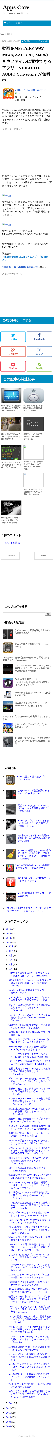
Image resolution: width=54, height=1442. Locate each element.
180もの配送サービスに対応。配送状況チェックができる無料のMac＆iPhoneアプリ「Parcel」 (29, 1319)
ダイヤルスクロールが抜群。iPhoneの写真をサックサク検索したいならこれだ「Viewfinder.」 (29, 1081)
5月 (11, 1402)
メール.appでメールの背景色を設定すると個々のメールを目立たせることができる (29, 1357)
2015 (8, 933)
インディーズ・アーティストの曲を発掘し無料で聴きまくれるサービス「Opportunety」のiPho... (29, 1101)
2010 (8, 1417)
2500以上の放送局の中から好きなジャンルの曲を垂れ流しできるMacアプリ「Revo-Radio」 (29, 1111)
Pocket (13, 368)
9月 (11, 955)
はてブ (39, 351)
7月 (11, 964)
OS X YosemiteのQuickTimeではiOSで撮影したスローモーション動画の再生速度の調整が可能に (33, 668)
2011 (8, 1413)
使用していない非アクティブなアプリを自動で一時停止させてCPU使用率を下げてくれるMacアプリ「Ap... (29, 1299)
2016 (8, 929)
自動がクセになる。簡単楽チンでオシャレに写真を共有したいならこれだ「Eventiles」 (29, 1091)
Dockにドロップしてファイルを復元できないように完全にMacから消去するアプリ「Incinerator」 (29, 1309)
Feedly (39, 368)
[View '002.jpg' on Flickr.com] (6, 224)
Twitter (13, 338)
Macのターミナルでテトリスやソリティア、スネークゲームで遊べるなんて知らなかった (29, 1267)
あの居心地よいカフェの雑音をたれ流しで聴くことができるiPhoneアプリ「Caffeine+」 (29, 1195)
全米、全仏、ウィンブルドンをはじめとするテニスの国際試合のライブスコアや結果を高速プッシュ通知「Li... (29, 1151)
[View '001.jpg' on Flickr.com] (6, 195)
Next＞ (44, 556)
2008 (8, 1426)
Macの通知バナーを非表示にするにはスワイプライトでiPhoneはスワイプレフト (28, 1377)
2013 (8, 942)
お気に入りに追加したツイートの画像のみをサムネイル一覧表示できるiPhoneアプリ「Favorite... (29, 1205)
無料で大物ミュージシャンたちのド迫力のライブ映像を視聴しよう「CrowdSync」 (29, 1071)
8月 (11, 960)
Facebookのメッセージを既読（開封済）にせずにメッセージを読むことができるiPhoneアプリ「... (29, 1185)
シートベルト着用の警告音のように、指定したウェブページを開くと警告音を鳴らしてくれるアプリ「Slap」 (29, 1247)
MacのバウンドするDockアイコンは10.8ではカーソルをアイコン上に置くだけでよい (29, 1367)
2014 (8, 938)
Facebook (39, 338)
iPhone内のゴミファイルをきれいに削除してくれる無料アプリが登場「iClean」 (34, 823)
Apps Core (16, 7)
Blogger (32, 1436)
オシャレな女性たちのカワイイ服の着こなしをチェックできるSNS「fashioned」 (29, 1007)
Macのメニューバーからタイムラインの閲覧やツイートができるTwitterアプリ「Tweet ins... (28, 1339)
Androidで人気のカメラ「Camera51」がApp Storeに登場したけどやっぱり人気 (32, 682)
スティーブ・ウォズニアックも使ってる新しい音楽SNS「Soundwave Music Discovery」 (29, 1018)
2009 (8, 1422)
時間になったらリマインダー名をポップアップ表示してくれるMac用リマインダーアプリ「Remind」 (29, 1329)
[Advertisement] (23, 149)
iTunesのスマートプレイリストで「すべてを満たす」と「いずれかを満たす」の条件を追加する (29, 1230)
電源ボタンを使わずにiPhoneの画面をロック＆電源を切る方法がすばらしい (34, 808)
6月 (11, 969)
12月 (11, 946)
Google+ (13, 353)
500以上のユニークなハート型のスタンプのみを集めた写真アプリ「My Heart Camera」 (29, 983)
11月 (11, 951)
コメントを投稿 (12, 542)
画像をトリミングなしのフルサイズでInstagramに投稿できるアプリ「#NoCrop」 (28, 1161)
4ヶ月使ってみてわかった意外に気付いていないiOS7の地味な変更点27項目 (32, 741)
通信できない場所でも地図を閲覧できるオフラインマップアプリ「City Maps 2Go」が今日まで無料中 (29, 1394)
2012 (8, 1408)
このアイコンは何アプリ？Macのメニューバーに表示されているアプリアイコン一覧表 (29, 1257)
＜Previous (10, 556)
